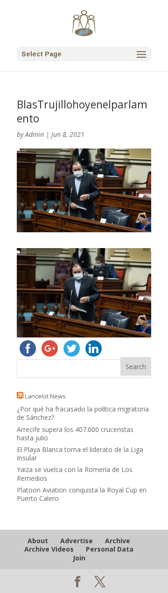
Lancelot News (45, 396)
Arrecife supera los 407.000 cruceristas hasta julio (75, 433)
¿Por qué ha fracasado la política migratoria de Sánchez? (83, 413)
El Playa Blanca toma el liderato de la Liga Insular (80, 453)
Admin (34, 134)
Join (79, 557)
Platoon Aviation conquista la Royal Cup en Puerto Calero (82, 494)
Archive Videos (49, 549)
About (38, 540)
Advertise (76, 540)
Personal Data (109, 549)
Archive (117, 540)
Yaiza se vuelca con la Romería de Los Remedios (75, 473)
